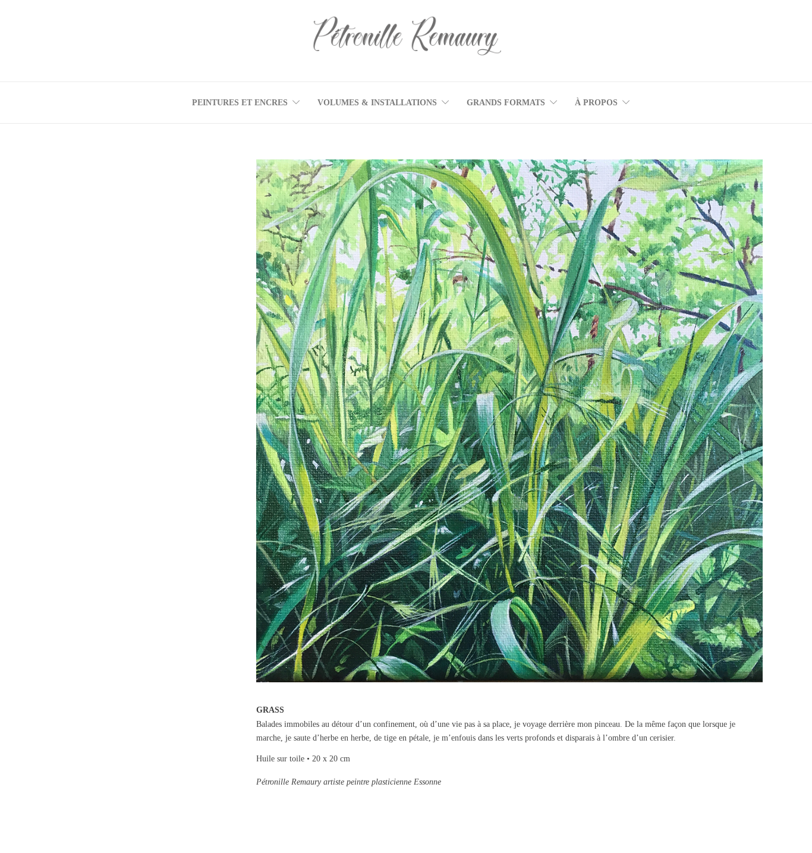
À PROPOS (596, 102)
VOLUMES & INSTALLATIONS (377, 102)
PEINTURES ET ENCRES (240, 102)
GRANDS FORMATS (506, 102)
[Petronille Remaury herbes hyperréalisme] (509, 420)
